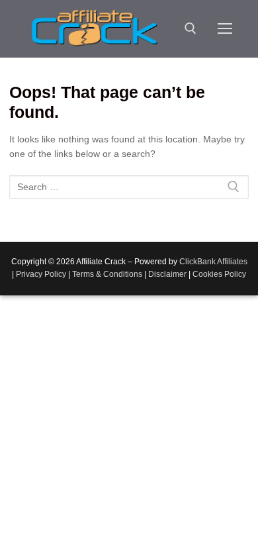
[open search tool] (190, 28)
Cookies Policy (219, 274)
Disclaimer (167, 274)
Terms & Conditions (107, 274)
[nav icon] (225, 28)
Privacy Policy (41, 274)
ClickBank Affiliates (213, 261)
